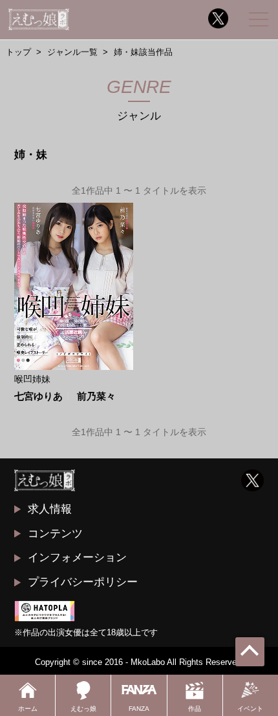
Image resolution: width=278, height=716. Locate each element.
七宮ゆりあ (38, 397)
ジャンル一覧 (72, 52)
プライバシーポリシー (83, 581)
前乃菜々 (96, 397)
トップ (18, 52)
